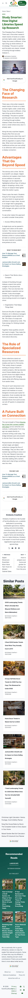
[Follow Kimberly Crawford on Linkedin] (15, 548)
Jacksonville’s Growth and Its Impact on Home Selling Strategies (14, 755)
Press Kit (22, 975)
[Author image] (3, 56)
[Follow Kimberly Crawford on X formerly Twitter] (9, 548)
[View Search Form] (6, 3)
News (3, 14)
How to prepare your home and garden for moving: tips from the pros (21, 562)
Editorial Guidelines (9, 975)
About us (7, 972)
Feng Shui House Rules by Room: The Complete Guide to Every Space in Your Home (14, 826)
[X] (23, 986)
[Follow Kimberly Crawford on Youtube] (12, 548)
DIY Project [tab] (14, 873)
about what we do (17, 961)
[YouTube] (22, 993)
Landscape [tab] (14, 863)
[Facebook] (20, 986)
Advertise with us (14, 978)
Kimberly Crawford (11, 56)
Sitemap (14, 993)
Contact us (20, 972)
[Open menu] (3, 3)
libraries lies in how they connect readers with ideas (13, 424)
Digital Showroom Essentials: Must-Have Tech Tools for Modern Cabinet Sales (7, 563)
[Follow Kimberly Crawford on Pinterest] (18, 548)
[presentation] (14, 592)
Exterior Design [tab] (14, 868)
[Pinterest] (23, 989)
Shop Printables (22, 3)
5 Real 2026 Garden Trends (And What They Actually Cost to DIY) (14, 645)
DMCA (13, 991)
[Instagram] (20, 989)
